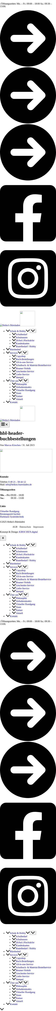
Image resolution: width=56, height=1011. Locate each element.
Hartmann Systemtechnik (12, 516)
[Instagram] (28, 309)
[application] (28, 331)
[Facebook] (28, 244)
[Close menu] (3, 538)
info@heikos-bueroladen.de (19, 484)
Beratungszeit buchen (10, 514)
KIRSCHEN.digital (28, 532)
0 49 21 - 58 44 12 (17, 482)
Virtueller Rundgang (9, 511)
